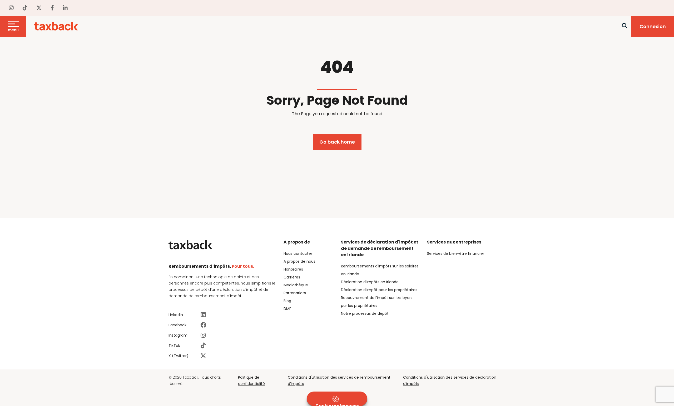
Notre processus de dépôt (365, 313)
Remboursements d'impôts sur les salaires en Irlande (380, 270)
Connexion (653, 26)
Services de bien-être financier (455, 253)
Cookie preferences (337, 404)
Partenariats (295, 293)
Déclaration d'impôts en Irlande (370, 282)
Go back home (337, 142)
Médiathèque (296, 285)
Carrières (292, 277)
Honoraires (293, 269)
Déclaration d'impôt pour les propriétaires (379, 289)
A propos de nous (299, 261)
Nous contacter (298, 253)
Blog (287, 300)
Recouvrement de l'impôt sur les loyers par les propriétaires (377, 301)
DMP (287, 308)
